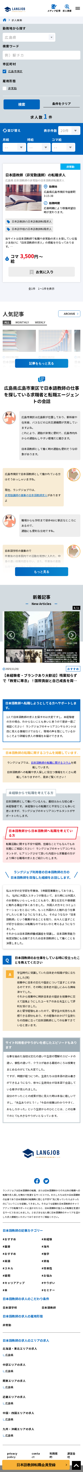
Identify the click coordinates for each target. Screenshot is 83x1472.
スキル (9, 1268)
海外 (46, 1246)
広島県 (9, 1355)
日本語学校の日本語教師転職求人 (32, 229)
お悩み (48, 1275)
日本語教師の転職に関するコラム (51, 762)
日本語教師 (49, 1307)
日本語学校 (10, 1307)
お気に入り (45, 271)
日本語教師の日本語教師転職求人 (32, 221)
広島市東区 (15, 71)
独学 (46, 1254)
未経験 (48, 1239)
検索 (21, 104)
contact (36, 1455)
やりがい (49, 1283)
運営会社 (71, 1455)
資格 (46, 1261)
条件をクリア (61, 103)
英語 (7, 1261)
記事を (34, 363)
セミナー (49, 1290)
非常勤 (12, 88)
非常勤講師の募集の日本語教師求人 (26, 495)
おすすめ (10, 1239)
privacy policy (12, 1455)
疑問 (7, 1275)
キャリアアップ (15, 1283)
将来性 (48, 1268)
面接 (7, 1246)
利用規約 (54, 1455)
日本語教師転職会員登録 (36, 1465)
